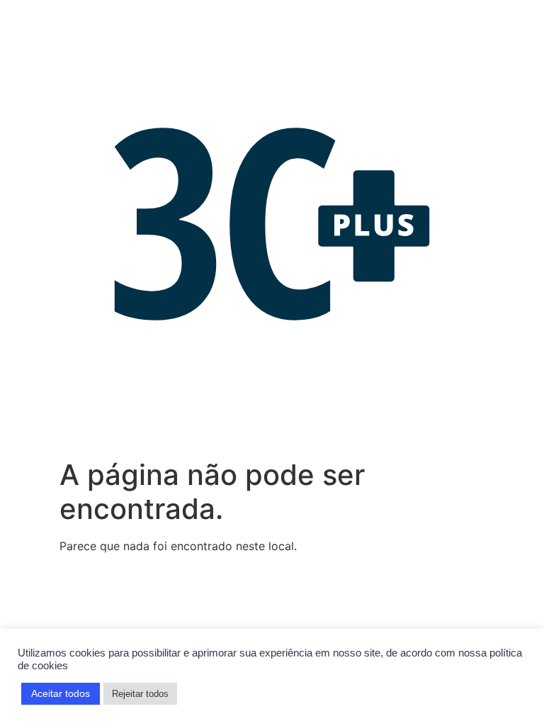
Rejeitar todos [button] (140, 693)
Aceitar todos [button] (60, 693)
